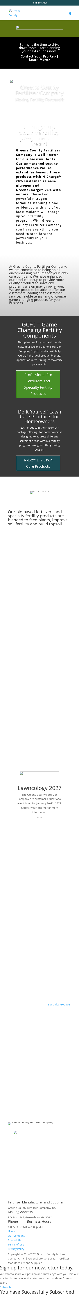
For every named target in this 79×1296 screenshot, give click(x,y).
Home (11, 1231)
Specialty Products (59, 1004)
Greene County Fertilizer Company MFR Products (38, 879)
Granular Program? (22, 999)
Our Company (16, 1235)
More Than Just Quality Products (33, 956)
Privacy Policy (16, 1249)
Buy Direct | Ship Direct (26, 1031)
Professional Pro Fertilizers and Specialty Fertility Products (38, 384)
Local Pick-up (18, 1078)
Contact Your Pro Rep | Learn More (39, 58)
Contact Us (14, 1240)
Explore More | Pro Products (33, 677)
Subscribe (6, 1287)
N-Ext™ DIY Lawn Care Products (38, 463)
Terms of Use (16, 1244)
